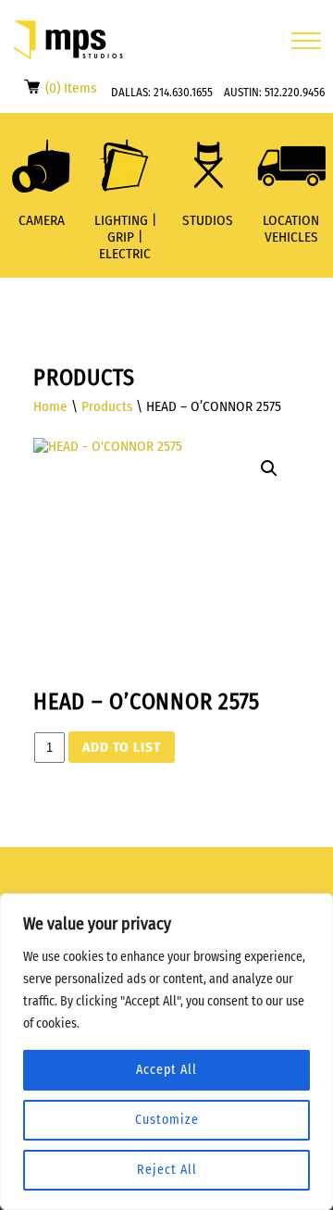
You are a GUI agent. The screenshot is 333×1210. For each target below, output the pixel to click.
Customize (167, 1120)
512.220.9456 (295, 92)
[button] (269, 468)
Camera (41, 220)
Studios (207, 220)
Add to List (121, 747)
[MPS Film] (68, 40)
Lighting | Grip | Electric (125, 237)
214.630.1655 (183, 92)
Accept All (166, 1070)
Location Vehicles (291, 228)
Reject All (167, 1170)
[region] (166, 1051)
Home (50, 406)
